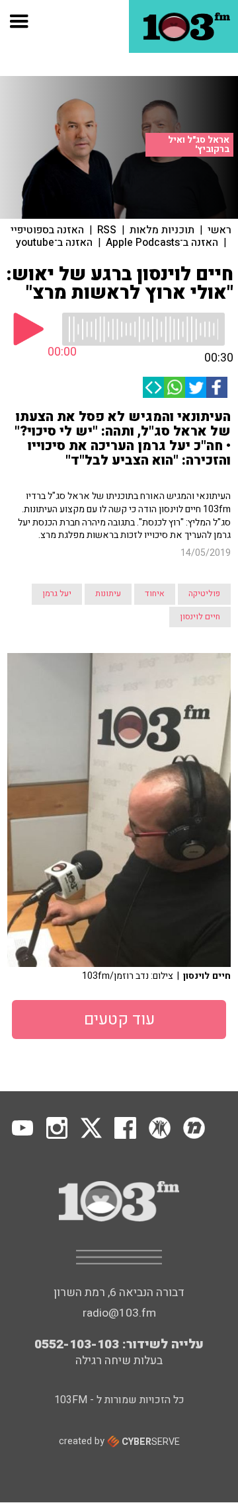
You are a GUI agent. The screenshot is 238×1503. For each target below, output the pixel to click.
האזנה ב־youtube (54, 242)
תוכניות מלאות (162, 230)
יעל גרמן (56, 593)
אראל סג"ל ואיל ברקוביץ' (198, 145)
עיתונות (108, 593)
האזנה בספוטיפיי (47, 230)
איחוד (155, 593)
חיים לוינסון (200, 617)
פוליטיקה (204, 593)
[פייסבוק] (216, 387)
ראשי (219, 230)
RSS (106, 230)
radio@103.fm (119, 1313)
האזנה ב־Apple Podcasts (162, 242)
